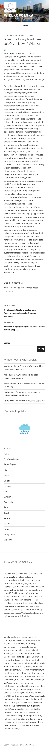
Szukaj (7, 343)
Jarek (31, 35)
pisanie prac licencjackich (30, 243)
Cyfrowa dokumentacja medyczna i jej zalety (24, 401)
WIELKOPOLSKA (19, 15)
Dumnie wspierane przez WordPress (19, 745)
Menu (25, 26)
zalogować (19, 288)
